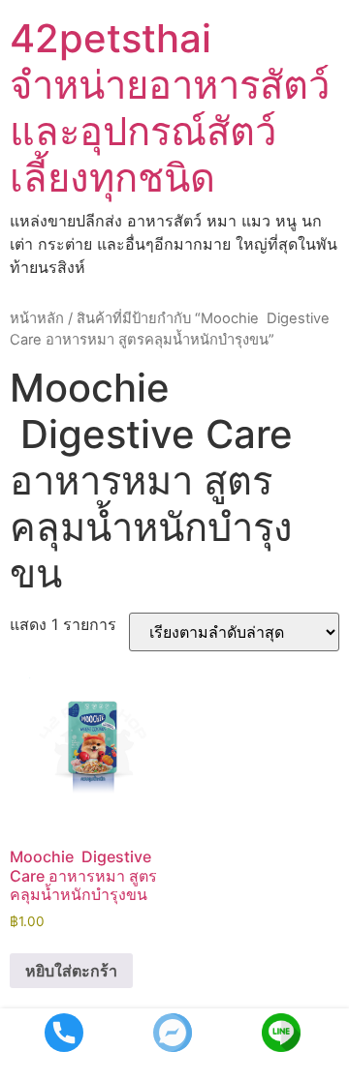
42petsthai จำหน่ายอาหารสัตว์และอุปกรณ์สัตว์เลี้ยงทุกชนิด (170, 108)
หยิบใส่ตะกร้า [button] (71, 970)
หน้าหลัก (37, 318)
